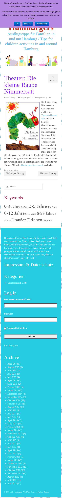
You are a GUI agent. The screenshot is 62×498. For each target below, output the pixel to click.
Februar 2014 (13, 427)
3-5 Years (52, 207)
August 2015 (13, 367)
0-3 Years (24, 207)
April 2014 (12, 420)
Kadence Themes (43, 492)
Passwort (8, 314)
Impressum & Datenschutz (28, 264)
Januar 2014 (13, 430)
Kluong (12, 97)
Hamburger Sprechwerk (32, 165)
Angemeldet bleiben (17, 328)
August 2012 (13, 477)
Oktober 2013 (13, 437)
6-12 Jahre (14, 213)
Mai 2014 (11, 417)
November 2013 (14, 433)
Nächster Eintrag (48, 173)
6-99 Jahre (45, 213)
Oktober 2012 (13, 470)
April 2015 (12, 380)
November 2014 (14, 397)
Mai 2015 (11, 377)
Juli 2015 (11, 370)
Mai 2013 (11, 447)
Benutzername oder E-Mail (17, 299)
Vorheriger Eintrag (15, 173)
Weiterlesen (42, 24)
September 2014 (15, 404)
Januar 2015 (13, 390)
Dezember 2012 (14, 463)
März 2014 (12, 423)
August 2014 (13, 407)
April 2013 (12, 450)
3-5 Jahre (9, 170)
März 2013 (12, 453)
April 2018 (12, 364)
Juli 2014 (11, 410)
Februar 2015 (13, 387)
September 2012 (15, 473)
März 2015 (12, 384)
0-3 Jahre (12, 206)
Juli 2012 (11, 480)
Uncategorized (39, 97)
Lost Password (11, 346)
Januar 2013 (13, 460)
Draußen (18, 220)
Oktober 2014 (13, 400)
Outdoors (47, 220)
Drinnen (15, 170)
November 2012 (14, 467)
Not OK (27, 24)
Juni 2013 (12, 443)
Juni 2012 (12, 483)
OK (17, 24)
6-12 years (30, 214)
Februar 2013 (13, 457)
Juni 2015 (12, 374)
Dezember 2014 (14, 394)
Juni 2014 (12, 413)
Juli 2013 (11, 440)
